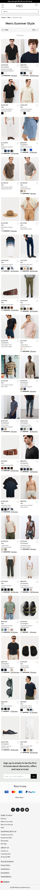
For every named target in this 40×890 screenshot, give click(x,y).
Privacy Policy (5, 865)
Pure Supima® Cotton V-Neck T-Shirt (25, 467)
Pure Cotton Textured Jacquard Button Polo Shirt (26, 386)
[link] (2, 882)
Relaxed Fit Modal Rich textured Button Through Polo (7, 70)
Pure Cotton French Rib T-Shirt (7, 385)
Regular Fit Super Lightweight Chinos (26, 426)
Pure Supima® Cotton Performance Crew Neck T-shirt (26, 70)
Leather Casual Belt (7, 305)
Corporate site (5, 854)
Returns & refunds (7, 824)
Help (2, 827)
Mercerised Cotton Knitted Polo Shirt (7, 188)
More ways (19, 797)
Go (34, 776)
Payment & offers (6, 838)
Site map (4, 844)
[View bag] (36, 5)
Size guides (4, 841)
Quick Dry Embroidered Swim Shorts (26, 229)
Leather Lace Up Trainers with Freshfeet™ (6, 747)
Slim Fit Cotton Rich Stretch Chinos (26, 265)
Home (4, 17)
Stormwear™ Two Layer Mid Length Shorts (6, 346)
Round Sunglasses (6, 706)
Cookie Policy (5, 869)
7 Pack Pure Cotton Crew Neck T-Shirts (7, 265)
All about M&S (5, 857)
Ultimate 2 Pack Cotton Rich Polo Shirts (6, 507)
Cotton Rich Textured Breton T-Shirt (26, 346)
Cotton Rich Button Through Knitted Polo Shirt (7, 110)
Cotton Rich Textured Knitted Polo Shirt (25, 188)
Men (9, 17)
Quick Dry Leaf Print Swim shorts (26, 506)
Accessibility (5, 873)
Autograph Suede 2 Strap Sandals (26, 626)
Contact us (4, 851)
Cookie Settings (6, 876)
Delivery (3, 818)
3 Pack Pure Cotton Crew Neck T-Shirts (26, 706)
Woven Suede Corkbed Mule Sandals (24, 667)
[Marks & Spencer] (20, 6)
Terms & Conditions (7, 861)
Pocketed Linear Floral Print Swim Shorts (25, 547)
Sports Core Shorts (26, 147)
